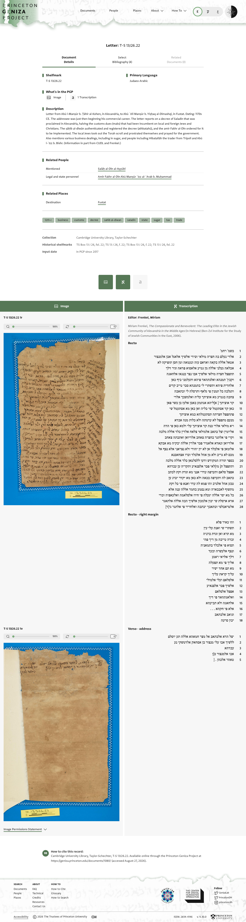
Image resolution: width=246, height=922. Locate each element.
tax (168, 220)
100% (55, 326)
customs (79, 220)
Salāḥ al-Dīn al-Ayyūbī (112, 169)
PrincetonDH (225, 897)
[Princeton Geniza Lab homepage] (170, 896)
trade (179, 220)
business (63, 220)
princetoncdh (225, 902)
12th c (48, 220)
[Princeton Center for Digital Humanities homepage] (197, 896)
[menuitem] (84, 12)
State (145, 220)
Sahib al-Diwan (112, 220)
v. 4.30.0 (201, 917)
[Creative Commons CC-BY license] (94, 917)
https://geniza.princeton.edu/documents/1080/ (81, 861)
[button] (21, 13)
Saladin (131, 220)
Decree (94, 220)
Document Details (69, 60)
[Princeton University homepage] (221, 917)
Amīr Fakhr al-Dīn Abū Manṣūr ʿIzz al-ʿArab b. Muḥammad (134, 177)
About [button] (155, 10)
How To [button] (177, 10)
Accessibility (21, 917)
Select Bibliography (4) (122, 60)
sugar (157, 220)
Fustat (102, 202)
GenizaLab (224, 892)
